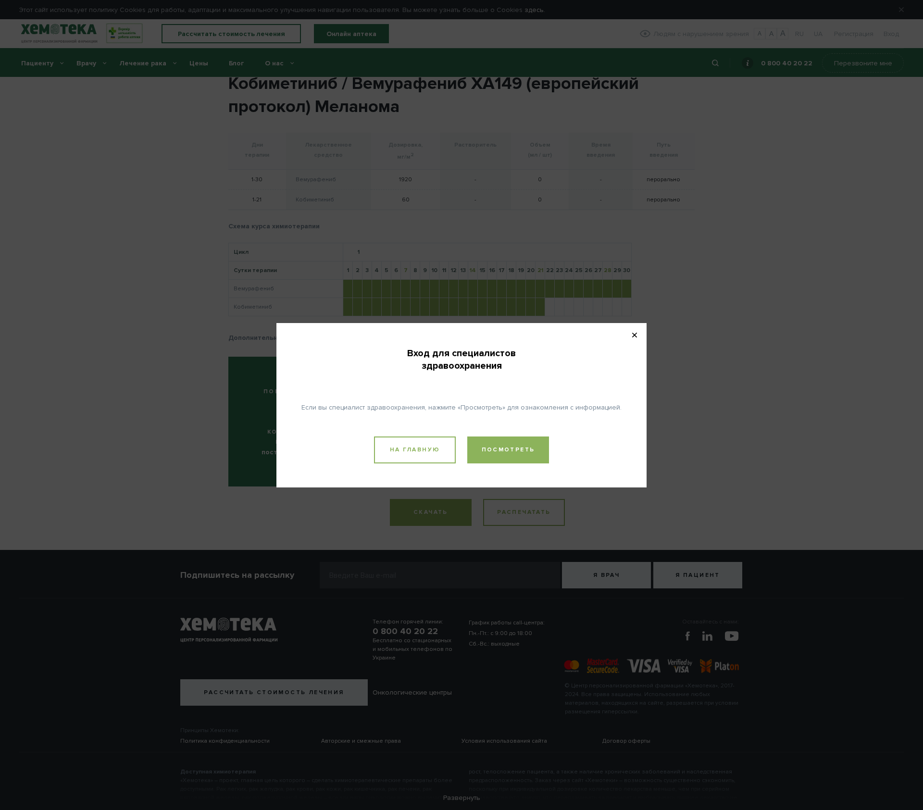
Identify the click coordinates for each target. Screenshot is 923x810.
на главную (415, 449)
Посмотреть (508, 449)
